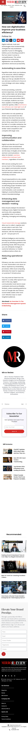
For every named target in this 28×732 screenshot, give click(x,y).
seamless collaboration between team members (11, 157)
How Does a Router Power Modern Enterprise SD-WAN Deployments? (13, 597)
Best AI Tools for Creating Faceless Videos (13, 576)
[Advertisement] (14, 504)
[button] (7, 320)
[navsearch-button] (24, 6)
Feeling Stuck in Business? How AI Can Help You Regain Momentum (12, 556)
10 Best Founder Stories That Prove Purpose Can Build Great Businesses (19, 477)
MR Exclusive (7, 444)
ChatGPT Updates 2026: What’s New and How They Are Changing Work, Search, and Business (19, 451)
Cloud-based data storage (11, 223)
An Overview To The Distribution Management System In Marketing (14, 303)
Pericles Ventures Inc (7, 679)
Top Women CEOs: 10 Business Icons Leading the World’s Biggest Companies (20, 468)
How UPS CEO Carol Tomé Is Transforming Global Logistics (19, 460)
